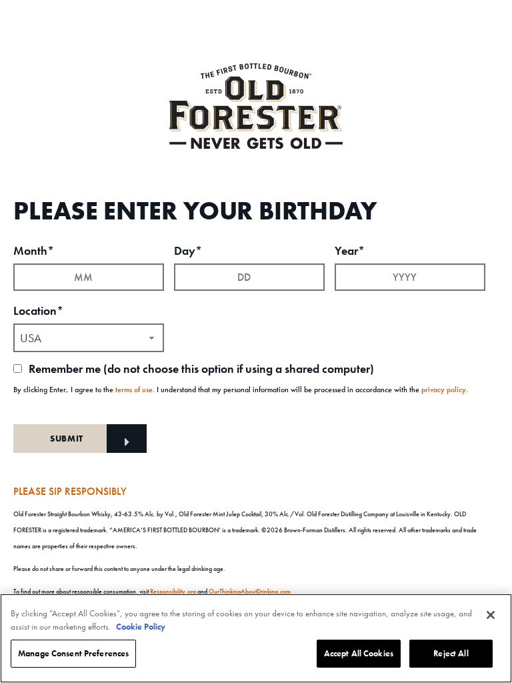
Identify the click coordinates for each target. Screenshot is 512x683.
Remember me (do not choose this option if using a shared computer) (200, 368)
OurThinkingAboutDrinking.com (250, 591)
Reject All (450, 653)
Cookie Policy (140, 626)
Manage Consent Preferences (73, 653)
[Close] (490, 615)
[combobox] (88, 337)
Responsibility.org (173, 591)
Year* (350, 250)
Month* (33, 250)
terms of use (134, 389)
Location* (38, 310)
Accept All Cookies (358, 653)
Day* (188, 250)
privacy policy (443, 389)
